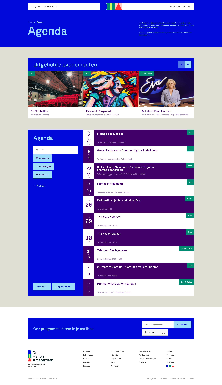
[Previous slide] (181, 64)
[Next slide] (188, 64)
